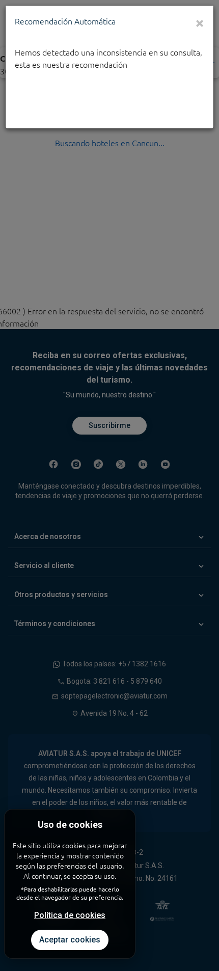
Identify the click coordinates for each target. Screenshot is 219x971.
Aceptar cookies (69, 940)
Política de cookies (69, 915)
